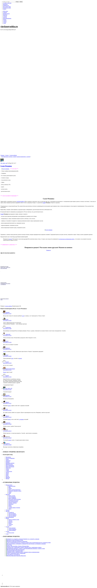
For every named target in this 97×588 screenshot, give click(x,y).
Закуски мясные (12, 513)
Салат (2, 214)
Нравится (48, 250)
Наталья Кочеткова (10, 368)
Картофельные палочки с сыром (9, 156)
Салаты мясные (11, 527)
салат (44, 202)
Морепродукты (9, 464)
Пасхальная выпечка (13, 501)
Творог (7, 472)
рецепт (10, 239)
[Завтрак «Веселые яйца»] (12, 546)
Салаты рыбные (13, 155)
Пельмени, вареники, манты (14, 490)
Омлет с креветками (20, 553)
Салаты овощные (12, 529)
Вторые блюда (6, 13)
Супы (4, 23)
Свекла (7, 469)
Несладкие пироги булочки (14, 499)
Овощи (10, 488)
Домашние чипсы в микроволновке (31, 552)
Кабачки (8, 461)
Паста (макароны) (10, 465)
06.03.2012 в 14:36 (7, 424)
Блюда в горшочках (10, 458)
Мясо (9, 487)
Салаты (5, 20)
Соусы (9, 525)
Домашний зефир (19, 550)
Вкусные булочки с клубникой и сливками (36, 543)
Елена (7, 319)
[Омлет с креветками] (11, 553)
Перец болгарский (10, 466)
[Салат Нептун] (9, 554)
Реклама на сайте (7, 7)
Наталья (8, 348)
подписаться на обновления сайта (66, 239)
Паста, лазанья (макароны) (14, 489)
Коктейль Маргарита (21, 555)
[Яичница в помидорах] (11, 541)
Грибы (7, 459)
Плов (11, 544)
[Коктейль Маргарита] (11, 555)
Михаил (7, 402)
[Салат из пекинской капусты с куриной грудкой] (17, 542)
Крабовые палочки (10, 463)
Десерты (10, 520)
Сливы (7, 470)
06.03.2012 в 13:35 (7, 389)
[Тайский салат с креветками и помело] (15, 547)
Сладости (10, 524)
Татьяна (7, 312)
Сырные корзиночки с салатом (23, 156)
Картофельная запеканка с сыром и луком (35, 548)
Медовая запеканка (20, 549)
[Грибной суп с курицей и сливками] (14, 539)
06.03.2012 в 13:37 (7, 396)
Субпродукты (9, 471)
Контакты (5, 4)
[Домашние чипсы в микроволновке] (14, 552)
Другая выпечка (12, 496)
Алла (7, 409)
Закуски (5, 17)
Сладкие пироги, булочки (14, 507)
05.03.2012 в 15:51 (7, 349)
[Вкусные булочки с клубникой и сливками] (16, 543)
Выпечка (5, 14)
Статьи (4, 22)
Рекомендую (6, 5)
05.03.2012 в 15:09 (7, 328)
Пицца (9, 505)
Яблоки (7, 478)
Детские (5, 16)
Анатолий (8, 334)
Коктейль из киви (19, 540)
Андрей (7, 375)
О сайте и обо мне (7, 3)
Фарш (7, 475)
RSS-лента (5, 11)
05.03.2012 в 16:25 (7, 356)
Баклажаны (8, 457)
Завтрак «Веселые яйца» (23, 546)
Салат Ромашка (6, 166)
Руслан (7, 361)
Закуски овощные (12, 514)
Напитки (10, 521)
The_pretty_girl (4, 163)
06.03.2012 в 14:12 (7, 410)
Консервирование (7, 18)
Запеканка (8, 460)
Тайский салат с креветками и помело (32, 547)
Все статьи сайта (7, 6)
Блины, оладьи (11, 495)
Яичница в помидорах (22, 541)
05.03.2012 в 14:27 (7, 313)
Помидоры (8, 467)
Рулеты (10, 506)
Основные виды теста (13, 500)
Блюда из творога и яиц (13, 519)
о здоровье (21, 419)
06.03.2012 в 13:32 (7, 369)
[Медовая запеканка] (11, 549)
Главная (5, 12)
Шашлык (8, 477)
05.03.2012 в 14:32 (7, 320)
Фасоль (7, 476)
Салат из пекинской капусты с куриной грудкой (40, 542)
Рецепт (4, 372)
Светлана (8, 422)
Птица (9, 492)
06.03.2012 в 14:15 (7, 417)
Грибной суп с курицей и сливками (31, 539)
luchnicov (8, 443)
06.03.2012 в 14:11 (7, 403)
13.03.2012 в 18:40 (7, 444)
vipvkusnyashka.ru (9, 26)
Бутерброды (11, 512)
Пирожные (10, 504)
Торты (9, 508)
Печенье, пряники (12, 502)
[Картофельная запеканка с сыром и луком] (16, 548)
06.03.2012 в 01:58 (7, 363)
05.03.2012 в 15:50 (7, 342)
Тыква (7, 473)
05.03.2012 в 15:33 (7, 335)
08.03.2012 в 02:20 (7, 437)
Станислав (8, 327)
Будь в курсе (11, 532)
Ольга (7, 355)
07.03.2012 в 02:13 (7, 431)
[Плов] (7, 544)
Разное (4, 19)
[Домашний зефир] (10, 550)
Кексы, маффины (12, 498)
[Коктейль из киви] (10, 540)
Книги (4, 9)
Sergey (7, 341)
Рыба (9, 493)
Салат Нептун (16, 554)
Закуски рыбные (12, 516)
